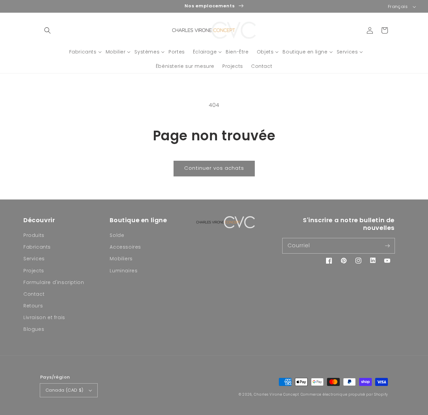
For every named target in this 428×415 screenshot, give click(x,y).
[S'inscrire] (387, 245)
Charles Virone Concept (276, 394)
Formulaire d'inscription (53, 282)
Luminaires (123, 270)
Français (398, 6)
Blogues (33, 329)
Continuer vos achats (214, 167)
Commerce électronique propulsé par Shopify (344, 394)
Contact (33, 294)
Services (34, 258)
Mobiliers (121, 258)
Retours (33, 305)
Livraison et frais (44, 317)
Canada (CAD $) (64, 390)
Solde (117, 235)
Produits (33, 235)
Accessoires (125, 247)
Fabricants (37, 247)
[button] (47, 30)
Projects (33, 270)
